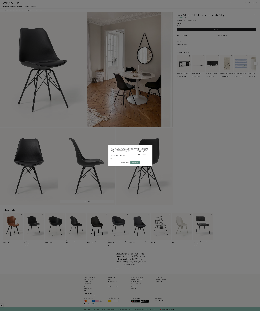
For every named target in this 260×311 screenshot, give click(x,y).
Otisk (111, 158)
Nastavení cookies (125, 162)
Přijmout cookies (135, 162)
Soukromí (112, 156)
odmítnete (144, 154)
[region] (130, 155)
